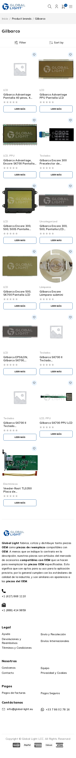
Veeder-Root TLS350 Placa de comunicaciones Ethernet (17, 493)
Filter (22, 42)
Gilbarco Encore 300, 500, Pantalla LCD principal (53, 229)
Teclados (45, 155)
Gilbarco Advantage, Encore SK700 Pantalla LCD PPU (18, 163)
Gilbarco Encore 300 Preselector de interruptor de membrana (53, 165)
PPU (11, 155)
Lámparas (45, 286)
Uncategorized (48, 221)
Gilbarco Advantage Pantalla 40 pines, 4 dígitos (17, 98)
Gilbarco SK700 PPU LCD (56, 422)
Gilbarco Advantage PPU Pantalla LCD (53, 96)
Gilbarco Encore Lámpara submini (51, 293)
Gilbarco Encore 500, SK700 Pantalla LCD (17, 293)
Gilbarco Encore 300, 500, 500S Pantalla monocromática (17, 229)
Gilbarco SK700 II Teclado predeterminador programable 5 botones (19, 427)
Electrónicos (10, 483)
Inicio (5, 18)
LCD (5, 89)
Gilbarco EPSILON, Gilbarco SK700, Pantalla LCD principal (18, 360)
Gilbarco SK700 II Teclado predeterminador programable (51, 361)
